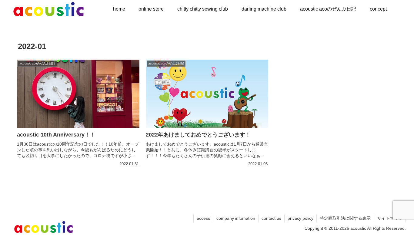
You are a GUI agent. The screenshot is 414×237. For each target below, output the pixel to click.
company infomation (235, 218)
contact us (271, 218)
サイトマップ (389, 218)
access (203, 218)
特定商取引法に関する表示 (345, 218)
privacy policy (300, 218)
